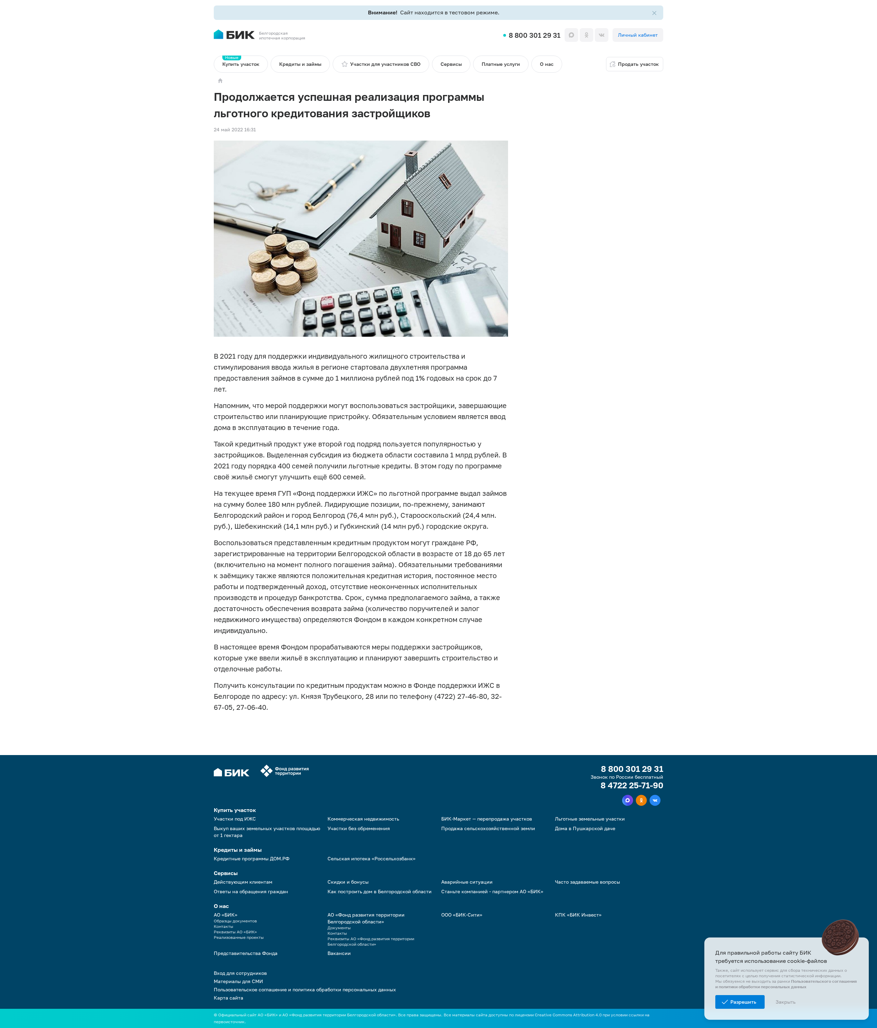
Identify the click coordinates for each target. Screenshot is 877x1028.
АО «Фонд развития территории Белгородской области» (366, 918)
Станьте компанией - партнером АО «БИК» (492, 891)
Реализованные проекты (239, 937)
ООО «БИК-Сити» (461, 915)
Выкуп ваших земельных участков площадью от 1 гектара (267, 831)
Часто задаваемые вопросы (587, 882)
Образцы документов (235, 920)
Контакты (223, 926)
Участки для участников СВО (385, 64)
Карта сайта (228, 998)
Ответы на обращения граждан (251, 891)
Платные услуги (501, 64)
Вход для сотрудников (240, 973)
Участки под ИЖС (235, 819)
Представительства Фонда (245, 953)
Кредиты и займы (300, 64)
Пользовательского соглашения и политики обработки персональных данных (786, 984)
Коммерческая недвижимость (363, 819)
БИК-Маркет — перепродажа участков (486, 819)
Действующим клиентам (243, 882)
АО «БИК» (225, 915)
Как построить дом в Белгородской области (380, 891)
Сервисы (451, 64)
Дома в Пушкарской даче (585, 828)
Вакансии (339, 953)
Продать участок (638, 64)
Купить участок (240, 61)
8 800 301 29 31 (534, 35)
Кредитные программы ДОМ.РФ (251, 858)
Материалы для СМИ (238, 981)
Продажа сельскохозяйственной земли (488, 828)
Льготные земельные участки (590, 819)
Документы (339, 927)
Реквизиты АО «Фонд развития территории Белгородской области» (371, 941)
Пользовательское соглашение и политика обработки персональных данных (305, 989)
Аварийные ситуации (467, 882)
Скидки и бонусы (348, 882)
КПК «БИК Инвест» (578, 915)
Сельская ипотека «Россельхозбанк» (372, 858)
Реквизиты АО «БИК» (235, 931)
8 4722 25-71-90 (632, 785)
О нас (547, 64)
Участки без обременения (359, 828)
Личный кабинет (638, 35)
